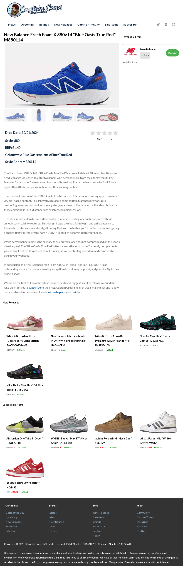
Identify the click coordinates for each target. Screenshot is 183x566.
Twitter (75, 292)
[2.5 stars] (104, 133)
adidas (53, 512)
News (12, 24)
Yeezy (96, 535)
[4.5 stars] (115, 133)
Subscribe (130, 24)
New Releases (63, 24)
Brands (44, 24)
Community (143, 512)
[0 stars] (89, 133)
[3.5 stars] (109, 133)
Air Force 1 (99, 526)
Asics (53, 526)
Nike (52, 517)
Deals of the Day (15, 512)
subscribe (35, 287)
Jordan (53, 531)
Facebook (45, 292)
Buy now (172, 52)
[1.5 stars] (98, 133)
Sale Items (111, 24)
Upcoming (27, 24)
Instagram (59, 292)
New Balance (57, 521)
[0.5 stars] (92, 133)
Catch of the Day (88, 24)
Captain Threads (146, 517)
